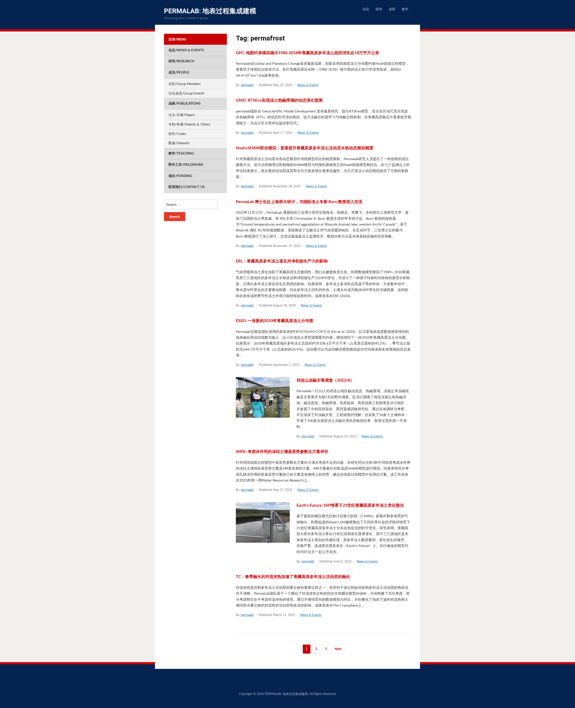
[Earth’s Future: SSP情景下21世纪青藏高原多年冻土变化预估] (263, 522)
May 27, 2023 (282, 490)
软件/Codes (177, 134)
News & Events (307, 85)
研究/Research (181, 61)
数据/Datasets (179, 143)
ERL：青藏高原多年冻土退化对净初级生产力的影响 (282, 261)
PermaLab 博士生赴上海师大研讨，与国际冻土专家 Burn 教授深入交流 (299, 202)
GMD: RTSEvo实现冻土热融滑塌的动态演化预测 (279, 101)
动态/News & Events (186, 50)
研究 (379, 9)
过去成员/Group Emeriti (186, 93)
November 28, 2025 (287, 186)
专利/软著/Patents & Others (189, 124)
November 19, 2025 (287, 246)
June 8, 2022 (343, 561)
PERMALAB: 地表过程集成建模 (210, 11)
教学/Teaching (181, 153)
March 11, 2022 (284, 615)
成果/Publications (184, 103)
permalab (247, 85)
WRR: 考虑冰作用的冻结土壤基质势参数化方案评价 (282, 452)
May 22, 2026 (282, 85)
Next (338, 649)
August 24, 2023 (345, 436)
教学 (405, 9)
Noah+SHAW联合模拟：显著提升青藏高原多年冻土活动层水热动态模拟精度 (304, 148)
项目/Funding (180, 176)
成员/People (178, 72)
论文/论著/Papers (181, 115)
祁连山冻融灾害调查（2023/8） (325, 381)
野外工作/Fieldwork (185, 164)
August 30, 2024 (284, 305)
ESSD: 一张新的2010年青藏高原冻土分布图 (274, 321)
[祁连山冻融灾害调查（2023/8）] (263, 397)
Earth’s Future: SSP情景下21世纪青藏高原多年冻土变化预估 (350, 506)
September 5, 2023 (286, 365)
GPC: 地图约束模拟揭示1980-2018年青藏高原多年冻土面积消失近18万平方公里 (307, 53)
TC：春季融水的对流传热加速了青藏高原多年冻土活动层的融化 (293, 577)
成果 (392, 9)
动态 (366, 9)
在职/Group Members (184, 84)
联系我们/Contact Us (186, 187)
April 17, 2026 (282, 132)
